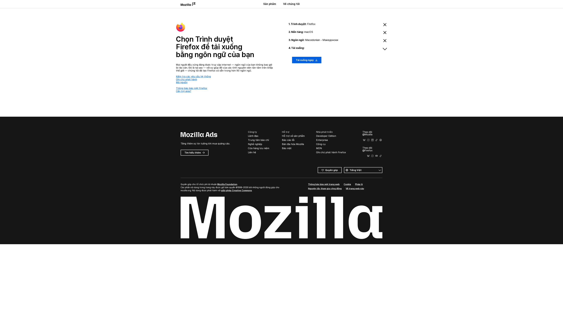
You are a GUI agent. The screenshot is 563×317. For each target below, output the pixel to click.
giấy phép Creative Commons (236, 190)
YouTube (376, 156)
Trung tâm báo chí (258, 140)
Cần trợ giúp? (183, 91)
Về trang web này (355, 188)
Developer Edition (326, 135)
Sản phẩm (269, 3)
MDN (319, 148)
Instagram (368, 140)
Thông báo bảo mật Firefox (191, 88)
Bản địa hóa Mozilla (293, 144)
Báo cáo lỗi (288, 140)
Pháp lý (359, 184)
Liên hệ (252, 152)
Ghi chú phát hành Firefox (331, 152)
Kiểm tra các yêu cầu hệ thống (193, 76)
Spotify (380, 140)
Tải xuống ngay (305, 60)
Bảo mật (286, 148)
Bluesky (364, 140)
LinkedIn (372, 140)
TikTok (376, 140)
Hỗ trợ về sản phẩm (293, 135)
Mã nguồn (181, 82)
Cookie (347, 184)
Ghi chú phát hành (186, 79)
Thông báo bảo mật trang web (324, 184)
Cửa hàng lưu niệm (258, 148)
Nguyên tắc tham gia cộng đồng (325, 188)
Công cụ (320, 144)
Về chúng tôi (291, 3)
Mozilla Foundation (227, 184)
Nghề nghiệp (255, 144)
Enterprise (322, 140)
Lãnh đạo (253, 135)
